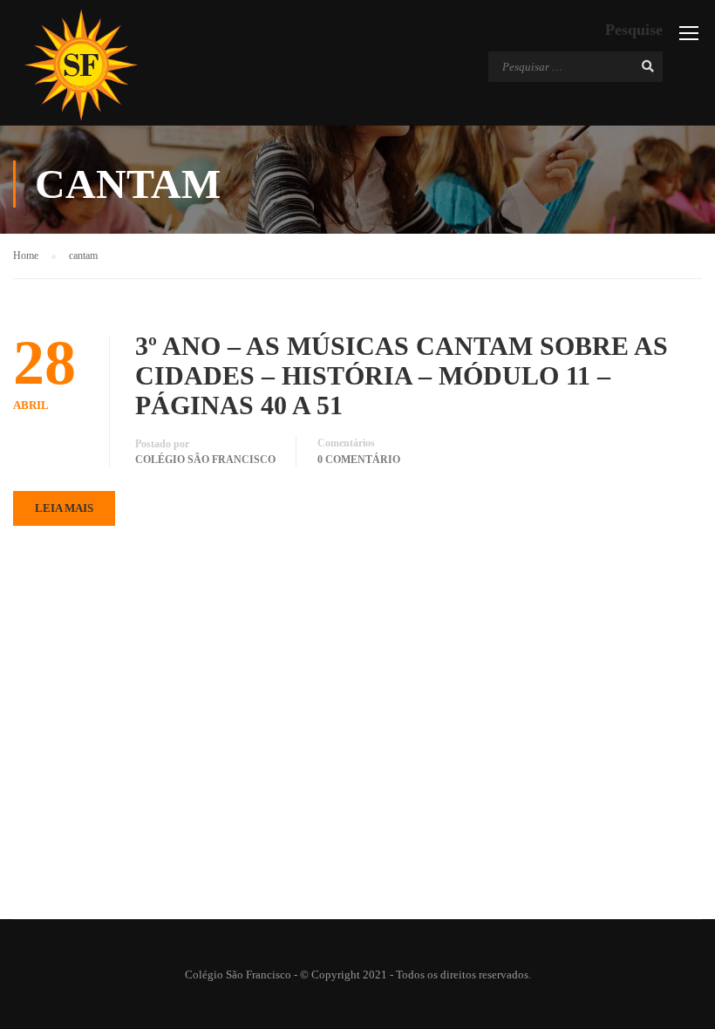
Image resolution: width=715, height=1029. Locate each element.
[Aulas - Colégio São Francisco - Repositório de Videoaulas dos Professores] (80, 65)
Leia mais (64, 507)
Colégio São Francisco (205, 459)
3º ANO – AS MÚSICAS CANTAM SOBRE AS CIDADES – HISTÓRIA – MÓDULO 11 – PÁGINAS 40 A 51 (401, 375)
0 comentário (358, 459)
